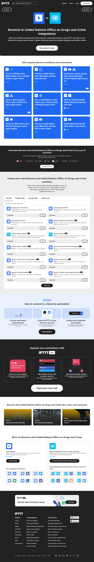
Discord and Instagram (32, 520)
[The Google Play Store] (74, 521)
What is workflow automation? (55, 529)
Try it (43, 215)
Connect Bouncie (13, 460)
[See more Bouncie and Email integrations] (12, 473)
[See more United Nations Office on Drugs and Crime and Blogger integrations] (69, 481)
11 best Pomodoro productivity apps (57, 537)
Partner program (31, 555)
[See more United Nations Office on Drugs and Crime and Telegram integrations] (82, 481)
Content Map (18, 534)
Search (16, 537)
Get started (86, 3)
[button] (47, 331)
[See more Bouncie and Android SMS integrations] (12, 481)
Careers (24, 555)
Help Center (18, 532)
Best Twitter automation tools (55, 523)
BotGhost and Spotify (31, 532)
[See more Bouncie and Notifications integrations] (38, 473)
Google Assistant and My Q (33, 529)
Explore (64, 3)
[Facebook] (56, 556)
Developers (18, 555)
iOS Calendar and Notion (32, 523)
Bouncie (14, 29)
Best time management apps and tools (57, 526)
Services (17, 520)
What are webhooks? (53, 534)
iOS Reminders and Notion (32, 537)
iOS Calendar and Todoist (32, 540)
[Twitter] (70, 556)
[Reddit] (78, 556)
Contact (39, 555)
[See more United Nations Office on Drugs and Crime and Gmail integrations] (56, 481)
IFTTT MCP (17, 529)
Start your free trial (47, 388)
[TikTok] (74, 556)
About (49, 555)
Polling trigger (16, 209)
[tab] (8, 198)
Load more (47, 285)
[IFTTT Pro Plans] (75, 220)
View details (10, 215)
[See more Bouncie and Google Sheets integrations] (25, 473)
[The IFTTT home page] (5, 3)
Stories (16, 523)
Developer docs (19, 543)
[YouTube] (67, 556)
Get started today (47, 48)
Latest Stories (52, 517)
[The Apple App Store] (74, 517)
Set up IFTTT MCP (47, 166)
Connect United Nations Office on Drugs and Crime (64, 460)
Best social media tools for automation (57, 546)
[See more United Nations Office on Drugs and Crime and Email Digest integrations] (69, 473)
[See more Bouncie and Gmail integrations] (38, 481)
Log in (77, 3)
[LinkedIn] (60, 556)
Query (56, 222)
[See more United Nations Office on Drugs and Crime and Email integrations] (82, 473)
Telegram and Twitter (31, 543)
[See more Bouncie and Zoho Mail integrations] (25, 481)
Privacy (44, 555)
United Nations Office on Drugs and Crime (55, 29)
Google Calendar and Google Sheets (35, 526)
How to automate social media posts (56, 543)
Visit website (9, 456)
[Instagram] (63, 556)
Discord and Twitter (31, 546)
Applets (17, 526)
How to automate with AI (54, 520)
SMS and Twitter (30, 534)
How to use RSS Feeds (53, 532)
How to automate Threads (54, 540)
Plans (71, 3)
